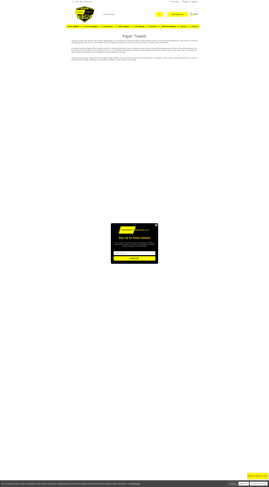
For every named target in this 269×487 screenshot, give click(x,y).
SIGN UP (134, 258)
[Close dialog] (156, 225)
